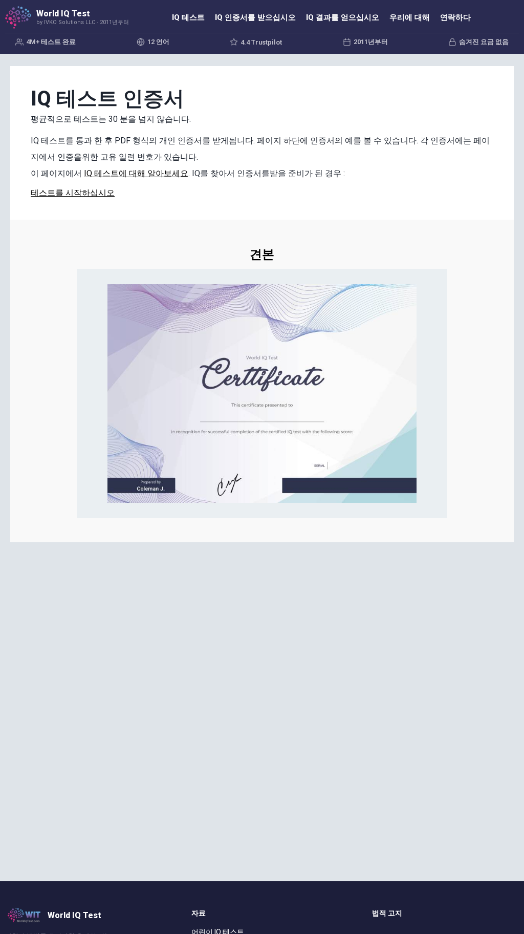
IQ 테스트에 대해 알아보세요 (136, 173)
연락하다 (455, 17)
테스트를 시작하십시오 (73, 193)
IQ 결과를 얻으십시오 (342, 17)
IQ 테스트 (188, 17)
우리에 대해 (409, 17)
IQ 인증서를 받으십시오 (255, 17)
